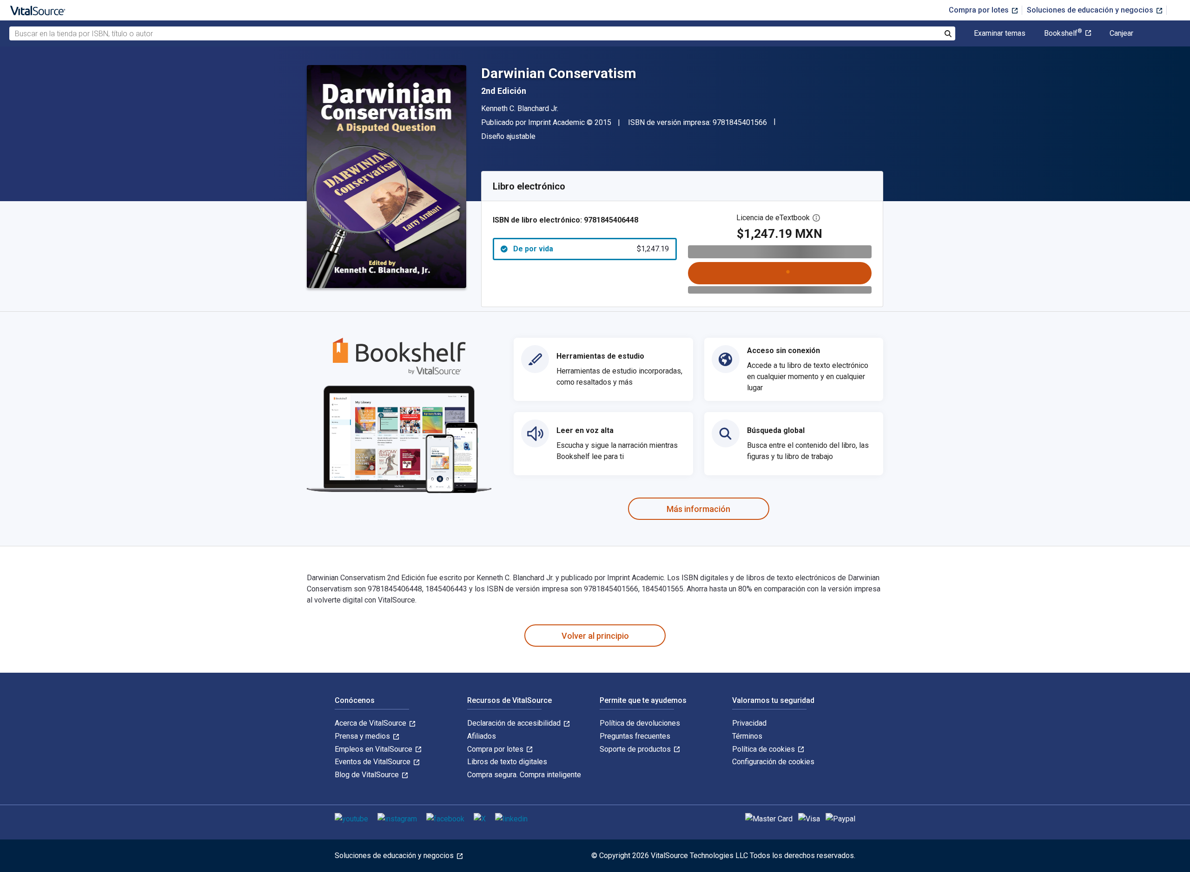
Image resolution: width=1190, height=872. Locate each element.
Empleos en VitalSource (374, 749)
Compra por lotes (980, 10)
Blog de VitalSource (368, 774)
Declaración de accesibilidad (514, 723)
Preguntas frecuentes (635, 736)
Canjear (1121, 33)
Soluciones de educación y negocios (1091, 10)
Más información (698, 509)
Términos (747, 736)
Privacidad (749, 723)
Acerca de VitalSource (371, 723)
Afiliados (481, 736)
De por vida (591, 248)
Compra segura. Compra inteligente (524, 774)
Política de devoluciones (640, 723)
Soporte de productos (636, 749)
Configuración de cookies (773, 761)
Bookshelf (1063, 33)
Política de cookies (764, 749)
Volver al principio (595, 636)
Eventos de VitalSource (373, 761)
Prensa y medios (363, 736)
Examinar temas (999, 33)
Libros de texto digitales (507, 761)
